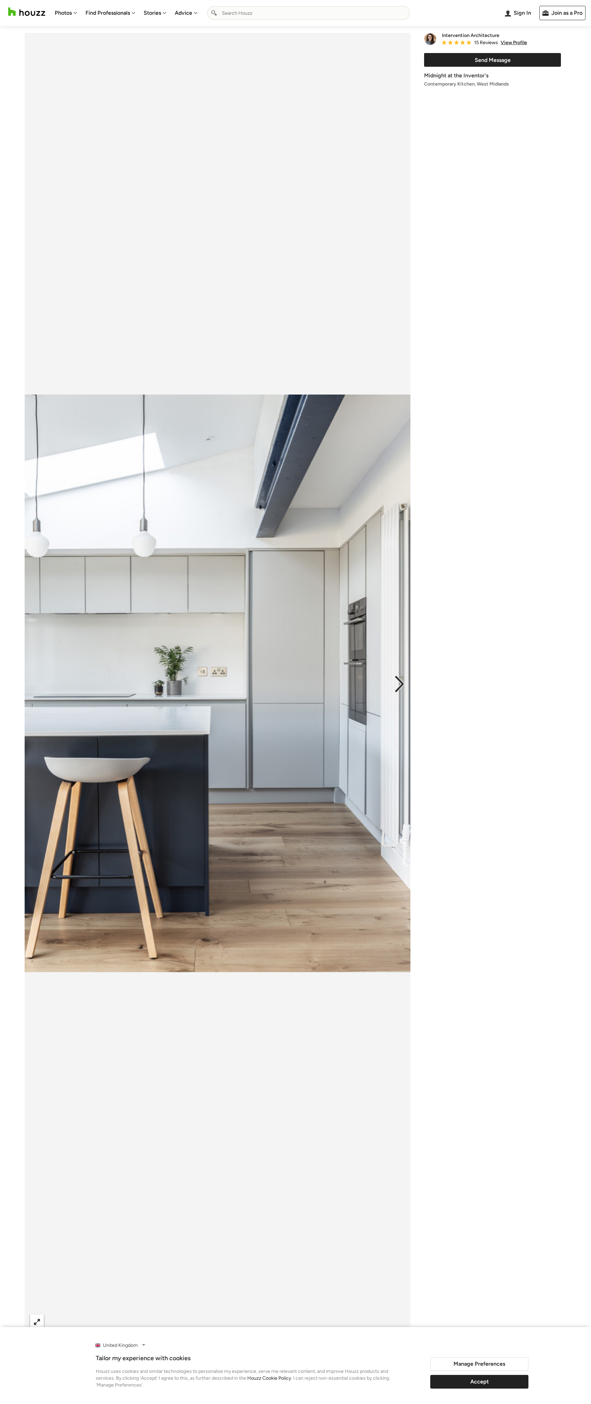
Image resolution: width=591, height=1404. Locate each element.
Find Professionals (108, 13)
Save (240, 1321)
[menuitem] (66, 13)
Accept (479, 1381)
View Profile (514, 43)
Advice (183, 13)
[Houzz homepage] (26, 12)
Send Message (493, 60)
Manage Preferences (479, 1364)
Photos (63, 13)
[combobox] (308, 13)
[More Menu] (398, 1321)
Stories (152, 13)
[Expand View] (37, 1321)
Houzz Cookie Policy (269, 1378)
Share (204, 1321)
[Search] (214, 13)
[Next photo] (399, 683)
